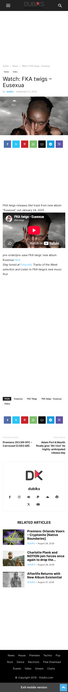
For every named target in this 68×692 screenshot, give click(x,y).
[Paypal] (38, 497)
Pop (58, 655)
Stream (39, 668)
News (15, 66)
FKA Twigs (32, 398)
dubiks (10, 91)
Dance (20, 661)
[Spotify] (57, 497)
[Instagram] (19, 497)
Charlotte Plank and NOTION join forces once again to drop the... (45, 556)
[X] (16, 144)
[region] (34, 177)
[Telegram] (50, 144)
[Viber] (59, 144)
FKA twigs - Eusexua (51, 398)
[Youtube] (38, 504)
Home (6, 66)
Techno (47, 655)
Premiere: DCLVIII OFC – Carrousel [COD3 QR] (17, 444)
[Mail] (28, 497)
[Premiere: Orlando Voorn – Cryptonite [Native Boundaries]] (13, 537)
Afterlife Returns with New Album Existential (44, 575)
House (22, 655)
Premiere (34, 655)
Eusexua (18, 398)
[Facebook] (7, 144)
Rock (10, 661)
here (17, 260)
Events (17, 668)
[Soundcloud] (47, 497)
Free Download (52, 661)
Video (15, 72)
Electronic (34, 661)
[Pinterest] (24, 144)
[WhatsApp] (33, 144)
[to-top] (63, 686)
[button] (8, 5)
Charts (51, 668)
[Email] (42, 144)
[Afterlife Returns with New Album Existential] (13, 580)
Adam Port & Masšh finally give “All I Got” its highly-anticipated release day (50, 447)
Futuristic (26, 264)
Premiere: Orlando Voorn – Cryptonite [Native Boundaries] (46, 534)
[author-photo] (34, 483)
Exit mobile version (34, 687)
